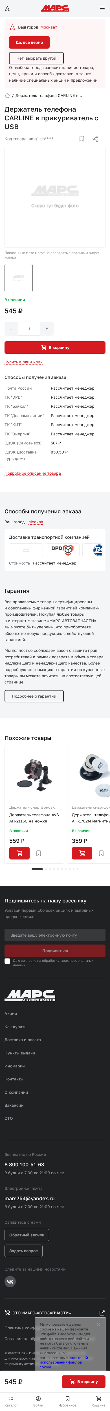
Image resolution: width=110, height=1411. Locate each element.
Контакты (14, 1078)
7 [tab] (66, 869)
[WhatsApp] (93, 145)
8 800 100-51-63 (24, 1164)
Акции (11, 1013)
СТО (9, 1118)
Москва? (48, 27)
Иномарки (15, 1065)
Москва (35, 521)
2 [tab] (46, 869)
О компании (16, 1092)
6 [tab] (62, 869)
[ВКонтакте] (75, 145)
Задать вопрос (23, 1250)
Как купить (16, 1026)
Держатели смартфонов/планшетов (31, 808)
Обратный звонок (26, 1234)
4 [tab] (54, 869)
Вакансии (14, 1105)
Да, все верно (29, 42)
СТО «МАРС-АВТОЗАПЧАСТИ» (41, 1312)
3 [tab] (50, 869)
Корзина (98, 1405)
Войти (38, 1405)
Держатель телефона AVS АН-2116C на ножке (34, 817)
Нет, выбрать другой (36, 58)
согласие (28, 960)
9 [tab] (73, 869)
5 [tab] (58, 869)
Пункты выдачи (20, 1052)
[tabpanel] (34, 805)
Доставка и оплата (23, 1039)
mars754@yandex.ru (30, 1198)
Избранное (67, 1405)
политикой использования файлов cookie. (64, 1362)
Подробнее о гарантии (34, 696)
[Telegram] (66, 145)
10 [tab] (77, 869)
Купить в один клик (24, 361)
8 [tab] (70, 869)
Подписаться (55, 950)
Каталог (11, 1405)
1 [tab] (37, 869)
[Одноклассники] (84, 145)
